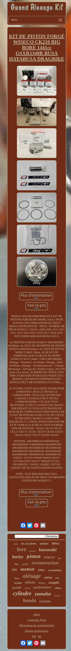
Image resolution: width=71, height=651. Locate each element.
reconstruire (54, 570)
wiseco (49, 557)
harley (17, 556)
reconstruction (45, 562)
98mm (16, 578)
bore (21, 549)
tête (14, 569)
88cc (16, 564)
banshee (57, 596)
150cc (58, 588)
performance (43, 587)
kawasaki (48, 549)
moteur (27, 569)
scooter (18, 582)
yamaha (43, 593)
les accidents (28, 543)
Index (36, 614)
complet (53, 582)
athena (30, 582)
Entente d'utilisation (36, 631)
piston (33, 556)
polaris (33, 551)
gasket (25, 564)
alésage (32, 576)
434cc (41, 570)
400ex (56, 543)
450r (59, 558)
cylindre (22, 593)
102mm (41, 583)
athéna (48, 577)
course (44, 601)
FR (39, 636)
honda (29, 600)
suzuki (16, 587)
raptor (27, 588)
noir (16, 544)
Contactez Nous (36, 620)
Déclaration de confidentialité (36, 625)
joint (57, 578)
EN (34, 636)
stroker (44, 543)
